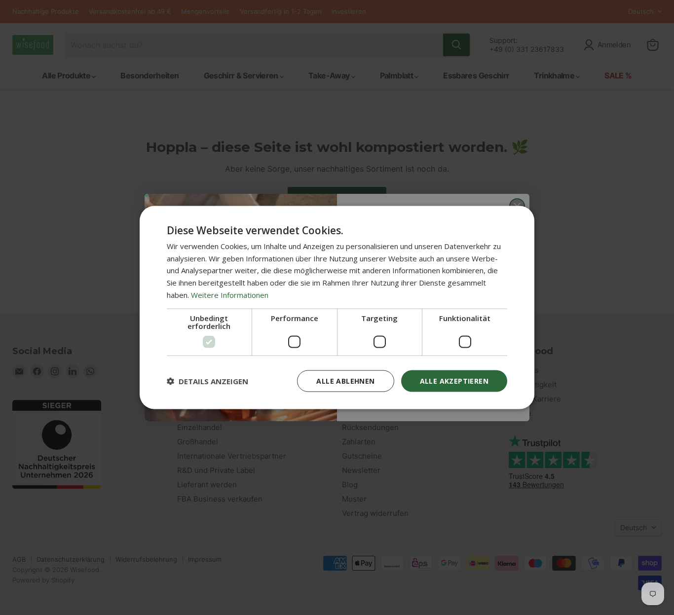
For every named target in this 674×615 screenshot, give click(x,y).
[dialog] (337, 307)
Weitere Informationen (229, 294)
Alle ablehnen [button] (345, 380)
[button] (207, 381)
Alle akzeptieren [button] (454, 380)
